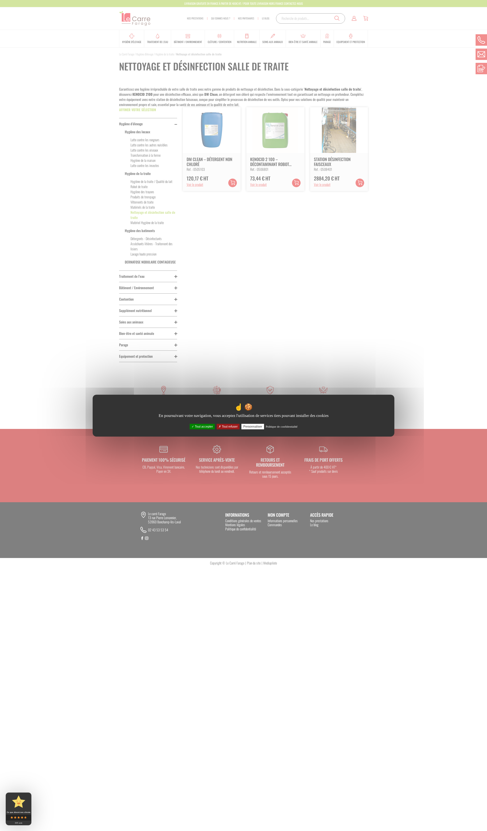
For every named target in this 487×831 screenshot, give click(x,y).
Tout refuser (229, 426)
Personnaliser (252, 426)
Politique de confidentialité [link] (282, 426)
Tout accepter (203, 426)
